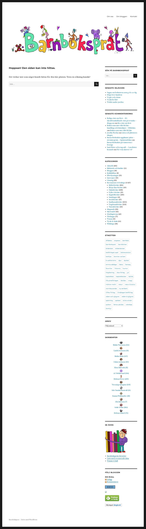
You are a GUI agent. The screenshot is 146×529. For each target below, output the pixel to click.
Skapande (111, 209)
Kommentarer (112, 482)
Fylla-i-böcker (114, 192)
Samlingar (113, 197)
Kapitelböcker (114, 195)
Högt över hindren (114, 95)
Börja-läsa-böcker (116, 188)
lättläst (123, 280)
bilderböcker (120, 248)
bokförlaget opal (112, 252)
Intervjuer (111, 178)
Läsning (110, 180)
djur (120, 260)
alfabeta (109, 240)
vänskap (129, 304)
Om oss (110, 16)
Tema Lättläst (118, 304)
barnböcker (122, 244)
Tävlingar (111, 217)
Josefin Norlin (112, 133)
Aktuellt (110, 166)
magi (130, 280)
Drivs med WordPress (29, 520)
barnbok (125, 240)
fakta (121, 264)
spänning (109, 300)
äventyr (108, 308)
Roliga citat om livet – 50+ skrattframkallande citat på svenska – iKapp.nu (121, 120)
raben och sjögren (112, 296)
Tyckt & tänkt (112, 221)
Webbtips (110, 224)
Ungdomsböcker (115, 204)
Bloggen (110, 171)
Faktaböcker (113, 190)
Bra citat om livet (124, 123)
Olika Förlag (110, 292)
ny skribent (123, 288)
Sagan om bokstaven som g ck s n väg (122, 93)
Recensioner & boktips (116, 183)
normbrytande (111, 288)
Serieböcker (113, 200)
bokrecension (126, 252)
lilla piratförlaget (112, 280)
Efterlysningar (113, 175)
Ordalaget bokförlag (125, 292)
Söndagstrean (112, 214)
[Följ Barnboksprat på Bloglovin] (121, 505)
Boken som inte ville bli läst (121, 130)
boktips (108, 256)
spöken (118, 300)
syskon (108, 304)
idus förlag (121, 272)
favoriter (109, 268)
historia (117, 268)
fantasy (128, 264)
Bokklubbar (111, 173)
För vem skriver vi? (124, 150)
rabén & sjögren (127, 296)
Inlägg (109, 479)
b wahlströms (111, 260)
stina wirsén (127, 300)
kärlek (131, 276)
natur (121, 284)
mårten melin (111, 284)
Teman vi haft (112, 461)
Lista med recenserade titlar (118, 458)
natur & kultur (130, 284)
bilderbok (109, 248)
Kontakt (133, 16)
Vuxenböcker (114, 207)
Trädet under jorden (115, 102)
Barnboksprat (14, 520)
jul (128, 272)
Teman (110, 219)
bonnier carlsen (119, 256)
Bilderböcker (114, 185)
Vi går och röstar (114, 97)
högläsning (110, 272)
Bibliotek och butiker (115, 168)
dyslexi (126, 260)
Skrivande (111, 212)
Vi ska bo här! (112, 100)
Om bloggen (121, 16)
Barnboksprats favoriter (116, 456)
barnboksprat (111, 244)
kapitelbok (110, 276)
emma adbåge (111, 264)
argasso (117, 240)
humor (125, 268)
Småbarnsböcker (115, 202)
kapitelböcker (121, 276)
